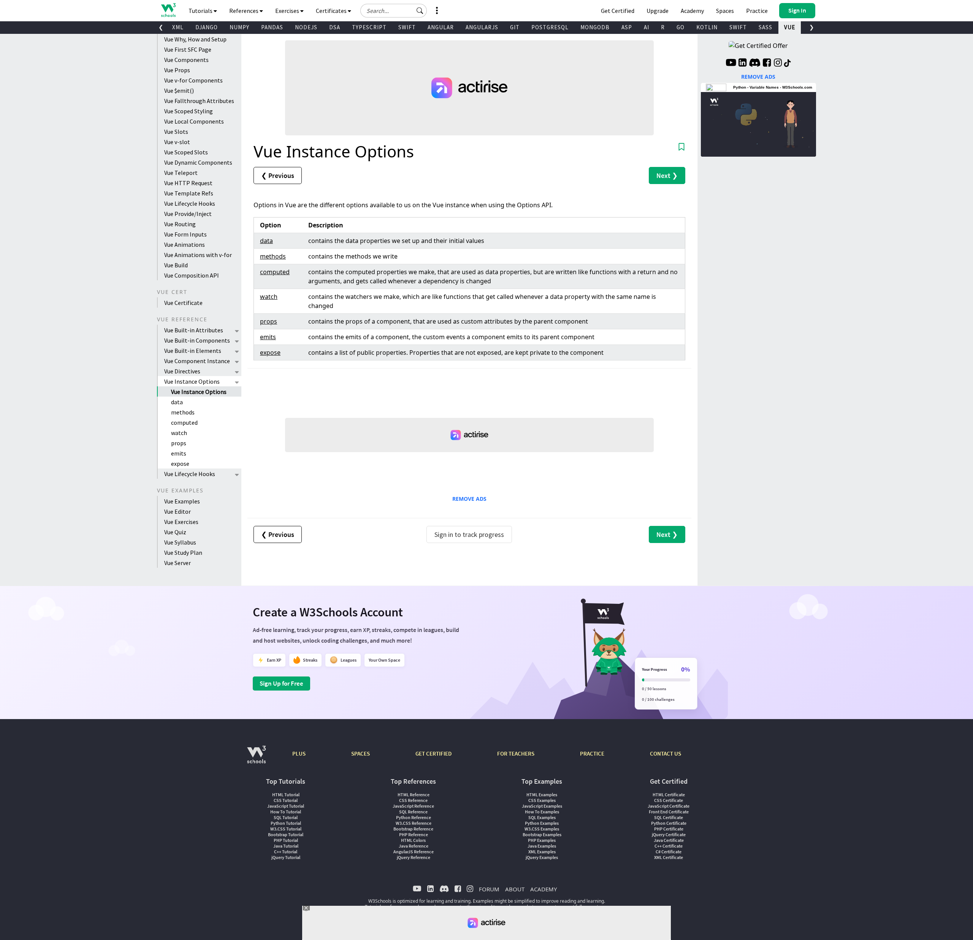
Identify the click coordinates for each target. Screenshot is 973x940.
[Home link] (168, 10)
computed (184, 422)
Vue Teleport (181, 172)
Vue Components (186, 60)
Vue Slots (176, 131)
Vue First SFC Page (187, 49)
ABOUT (515, 889)
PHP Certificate (668, 829)
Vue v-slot (177, 142)
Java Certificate (669, 840)
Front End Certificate (669, 812)
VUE (789, 27)
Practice (757, 10)
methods (183, 412)
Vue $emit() (179, 90)
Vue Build (176, 265)
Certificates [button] (332, 10)
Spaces (725, 10)
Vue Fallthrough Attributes (199, 101)
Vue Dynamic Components (198, 162)
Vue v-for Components (193, 80)
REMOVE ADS (469, 498)
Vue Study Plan (183, 552)
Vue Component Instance (197, 361)
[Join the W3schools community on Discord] (755, 63)
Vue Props (177, 70)
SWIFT (407, 27)
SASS (765, 27)
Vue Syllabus (180, 542)
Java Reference (413, 846)
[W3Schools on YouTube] (731, 63)
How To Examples (542, 812)
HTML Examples (541, 794)
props (178, 443)
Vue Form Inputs (185, 234)
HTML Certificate (669, 794)
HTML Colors (413, 840)
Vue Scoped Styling (188, 111)
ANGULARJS (482, 27)
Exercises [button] (287, 10)
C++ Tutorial (285, 851)
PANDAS (272, 27)
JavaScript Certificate (668, 806)
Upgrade (658, 10)
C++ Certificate (668, 846)
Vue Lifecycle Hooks (189, 203)
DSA (334, 27)
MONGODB (595, 27)
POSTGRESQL (550, 27)
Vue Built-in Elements (192, 350)
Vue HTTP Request (188, 183)
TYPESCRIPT (369, 27)
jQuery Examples (542, 857)
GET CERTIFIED (433, 753)
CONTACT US (665, 753)
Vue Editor (177, 511)
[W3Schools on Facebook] (767, 63)
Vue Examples (182, 501)
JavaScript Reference (413, 806)
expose (180, 463)
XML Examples (542, 851)
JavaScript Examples (542, 806)
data (177, 402)
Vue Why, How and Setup (195, 39)
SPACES (360, 753)
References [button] (244, 10)
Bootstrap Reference (413, 829)
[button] (420, 10)
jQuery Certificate (669, 834)
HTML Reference (413, 794)
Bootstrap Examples (542, 834)
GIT (515, 27)
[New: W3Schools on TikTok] (787, 63)
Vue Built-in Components (197, 340)
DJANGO (206, 27)
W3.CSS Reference (413, 823)
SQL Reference (413, 812)
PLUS (299, 753)
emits (178, 453)
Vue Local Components (194, 121)
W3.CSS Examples (542, 829)
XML (178, 27)
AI (646, 27)
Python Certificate (668, 823)
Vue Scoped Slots (186, 152)
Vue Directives (182, 371)
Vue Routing (180, 224)
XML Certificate (668, 857)
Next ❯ (667, 175)
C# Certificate (668, 851)
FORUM (489, 889)
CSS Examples (542, 800)
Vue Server (177, 563)
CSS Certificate (668, 800)
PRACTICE (592, 753)
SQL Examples (542, 817)
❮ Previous (277, 175)
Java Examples (542, 846)
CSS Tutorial (286, 800)
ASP (626, 27)
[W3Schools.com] (256, 758)
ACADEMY (543, 889)
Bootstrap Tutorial (285, 834)
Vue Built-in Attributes (193, 330)
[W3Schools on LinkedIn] (742, 63)
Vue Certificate (183, 302)
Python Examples (542, 823)
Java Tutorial (285, 846)
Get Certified (617, 10)
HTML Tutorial (286, 794)
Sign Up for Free (281, 683)
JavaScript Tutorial (285, 806)
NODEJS (306, 27)
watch (179, 433)
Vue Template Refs (188, 193)
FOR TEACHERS (515, 753)
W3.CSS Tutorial (285, 829)
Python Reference (413, 817)
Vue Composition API (191, 275)
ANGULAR (441, 27)
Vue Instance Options (192, 381)
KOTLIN (707, 27)
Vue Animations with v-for (198, 255)
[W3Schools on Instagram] (778, 63)
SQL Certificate (668, 817)
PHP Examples (542, 840)
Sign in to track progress (469, 534)
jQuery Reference (413, 857)
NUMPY (239, 27)
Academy (692, 10)
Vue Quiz (175, 532)
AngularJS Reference (413, 851)
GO (681, 27)
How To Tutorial (285, 812)
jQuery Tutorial (285, 857)
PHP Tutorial (286, 840)
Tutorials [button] (201, 10)
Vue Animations (184, 244)
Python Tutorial (286, 823)
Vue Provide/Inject (188, 214)
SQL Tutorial (286, 817)
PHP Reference (413, 834)
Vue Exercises (181, 522)
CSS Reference (413, 800)
